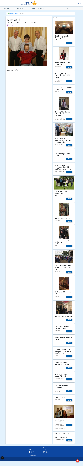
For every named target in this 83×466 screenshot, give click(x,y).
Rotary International (46, 449)
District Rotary (45, 452)
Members (79, 3)
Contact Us (32, 454)
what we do (20, 8)
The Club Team (33, 451)
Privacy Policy (33, 455)
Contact (6, 8)
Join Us (55, 8)
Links (31, 452)
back (70, 440)
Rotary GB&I (45, 451)
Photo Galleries (33, 449)
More (69, 8)
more (69, 42)
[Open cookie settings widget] (2, 457)
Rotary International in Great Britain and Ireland (45, 459)
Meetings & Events (37, 8)
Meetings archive (14, 13)
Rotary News (45, 454)
